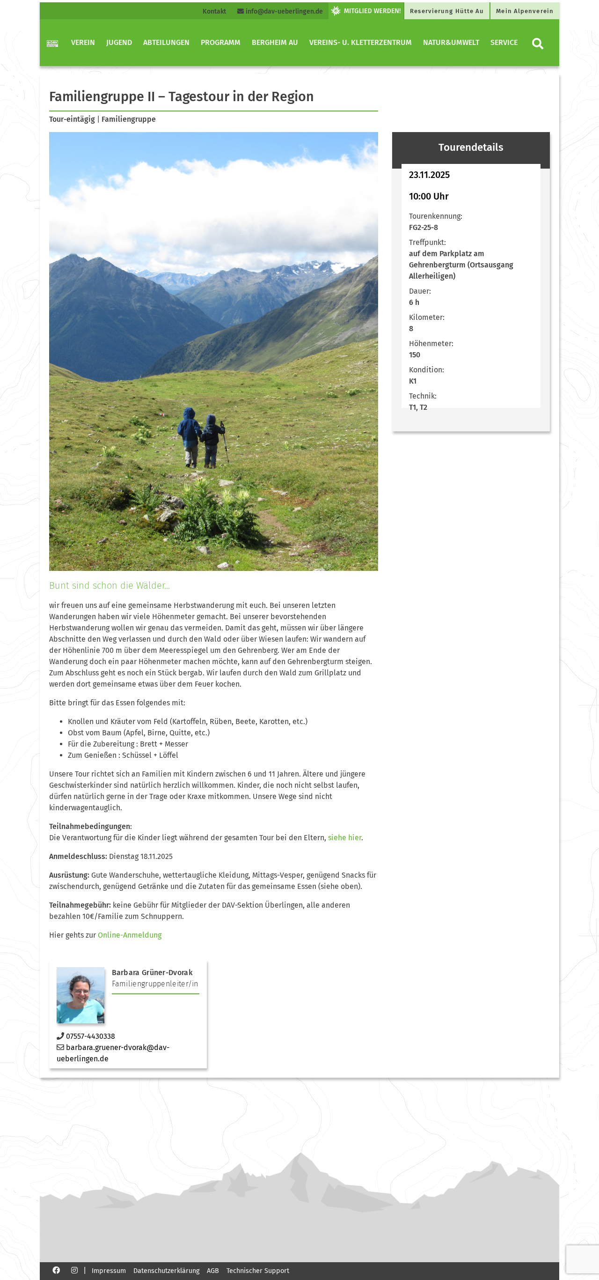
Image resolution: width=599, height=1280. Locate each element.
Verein (83, 42)
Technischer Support (257, 1271)
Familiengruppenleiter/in (155, 983)
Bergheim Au (275, 42)
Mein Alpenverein (525, 11)
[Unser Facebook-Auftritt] (56, 1269)
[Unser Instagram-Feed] (74, 1269)
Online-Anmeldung (129, 935)
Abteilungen (166, 42)
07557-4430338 (90, 1036)
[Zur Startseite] (52, 42)
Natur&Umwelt (451, 42)
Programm (221, 42)
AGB (213, 1271)
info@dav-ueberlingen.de (283, 11)
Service (504, 42)
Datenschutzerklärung (166, 1271)
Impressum (109, 1271)
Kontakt (214, 11)
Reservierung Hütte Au (447, 11)
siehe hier (343, 837)
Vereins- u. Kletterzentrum (360, 42)
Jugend (119, 42)
